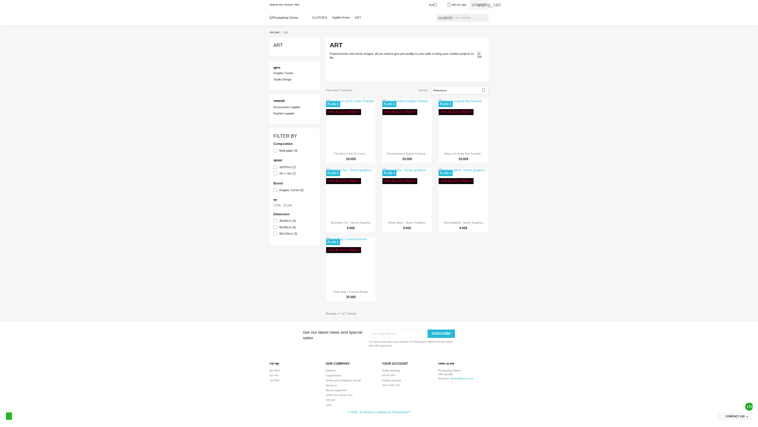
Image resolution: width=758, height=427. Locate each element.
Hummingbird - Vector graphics (463, 222)
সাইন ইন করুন (388, 375)
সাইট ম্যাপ (330, 400)
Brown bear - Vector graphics (407, 222)
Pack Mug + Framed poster (351, 291)
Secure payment (336, 390)
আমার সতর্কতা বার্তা (391, 385)
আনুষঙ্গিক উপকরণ (341, 17)
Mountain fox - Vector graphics (351, 222)
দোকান (329, 405)
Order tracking (391, 370)
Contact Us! (735, 416)
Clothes (319, 17)
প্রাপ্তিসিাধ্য (287, 167)
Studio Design (282, 79)
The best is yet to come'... (351, 153)
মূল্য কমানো (274, 370)
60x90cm (287, 227)
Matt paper (288, 150)
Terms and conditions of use (343, 380)
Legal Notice (333, 375)
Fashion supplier (284, 113)
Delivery (331, 370)
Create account (391, 380)
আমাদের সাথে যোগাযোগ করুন (284, 5)
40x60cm (287, 220)
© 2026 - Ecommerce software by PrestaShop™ (379, 412)
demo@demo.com (462, 378)
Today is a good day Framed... (463, 153)
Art (358, 17)
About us (331, 385)
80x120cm (288, 233)
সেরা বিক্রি (274, 380)
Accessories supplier (286, 107)
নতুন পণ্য (273, 375)
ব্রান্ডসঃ (276, 67)
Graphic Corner (283, 73)
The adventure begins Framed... (407, 153)
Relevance (459, 90)
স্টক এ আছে (287, 173)
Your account (395, 363)
